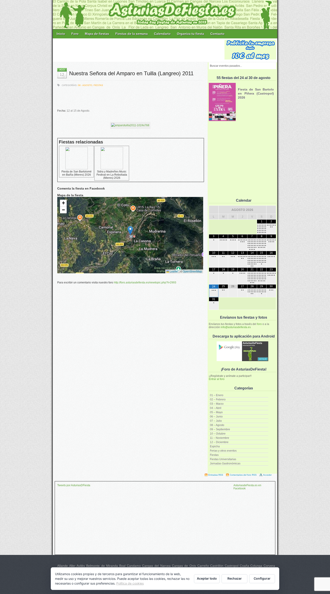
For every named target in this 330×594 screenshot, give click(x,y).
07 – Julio (216, 420)
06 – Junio (216, 416)
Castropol (231, 566)
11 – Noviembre (219, 437)
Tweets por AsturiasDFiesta (73, 485)
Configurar (262, 578)
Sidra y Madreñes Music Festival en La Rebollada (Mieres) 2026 (112, 174)
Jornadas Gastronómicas (225, 463)
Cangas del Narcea (156, 566)
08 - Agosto (85, 85)
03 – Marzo (217, 403)
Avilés (81, 566)
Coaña (244, 566)
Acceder (267, 475)
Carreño (203, 566)
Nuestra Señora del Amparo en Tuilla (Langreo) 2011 (131, 73)
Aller (72, 566)
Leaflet (173, 271)
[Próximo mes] (271, 210)
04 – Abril (215, 408)
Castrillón (216, 566)
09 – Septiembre (220, 429)
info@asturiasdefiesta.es (236, 327)
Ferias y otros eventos (223, 450)
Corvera (269, 566)
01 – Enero (216, 395)
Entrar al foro (216, 379)
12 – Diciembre (219, 442)
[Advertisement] (139, 50)
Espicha (215, 446)
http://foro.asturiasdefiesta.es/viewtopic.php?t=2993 (145, 282)
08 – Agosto (217, 425)
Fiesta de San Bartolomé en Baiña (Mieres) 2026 (77, 173)
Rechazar (234, 578)
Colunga (256, 566)
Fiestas (214, 455)
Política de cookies (130, 583)
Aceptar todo (207, 578)
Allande (62, 566)
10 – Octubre (218, 433)
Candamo (134, 566)
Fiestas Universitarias (223, 459)
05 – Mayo (216, 412)
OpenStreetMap (192, 271)
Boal (122, 566)
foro (259, 324)
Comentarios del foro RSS (243, 475)
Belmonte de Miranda (102, 566)
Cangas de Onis (184, 566)
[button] (130, 230)
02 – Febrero (218, 399)
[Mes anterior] (213, 210)
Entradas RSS (215, 475)
